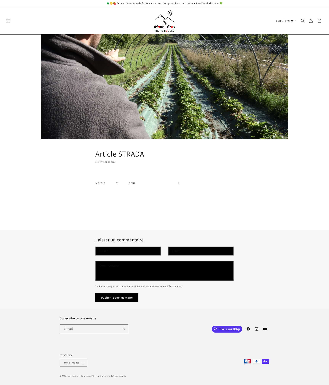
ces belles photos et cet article (156, 183)
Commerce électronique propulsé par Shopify (103, 376)
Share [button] (103, 173)
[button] (8, 21)
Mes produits (74, 376)
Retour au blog (166, 215)
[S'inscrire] (124, 328)
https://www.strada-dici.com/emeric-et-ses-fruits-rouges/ (135, 191)
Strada (123, 183)
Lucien (110, 183)
